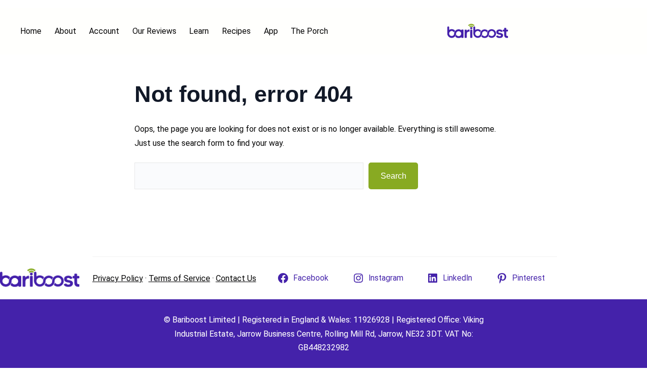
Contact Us (236, 278)
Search (393, 176)
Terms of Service (179, 278)
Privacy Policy (118, 278)
